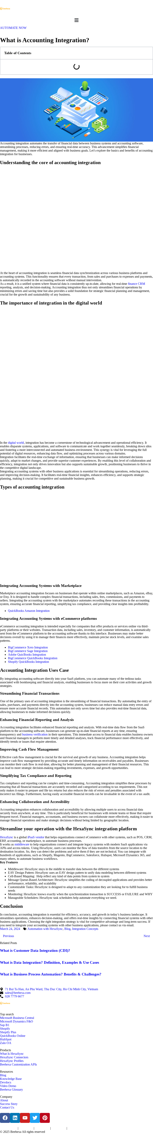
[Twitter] (35, 1118)
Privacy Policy (26, 1128)
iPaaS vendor (35, 837)
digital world (16, 442)
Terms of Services (8, 1128)
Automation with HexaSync (45, 928)
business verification (35, 734)
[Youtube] (25, 1118)
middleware (22, 844)
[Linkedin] (15, 1118)
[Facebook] (5, 1118)
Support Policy (59, 1128)
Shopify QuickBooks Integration (28, 661)
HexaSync (6, 837)
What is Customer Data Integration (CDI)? (35, 950)
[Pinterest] (45, 1118)
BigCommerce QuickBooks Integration (32, 658)
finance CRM (136, 283)
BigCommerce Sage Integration (28, 651)
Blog (67, 928)
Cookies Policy (42, 1128)
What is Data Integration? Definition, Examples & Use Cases (49, 962)
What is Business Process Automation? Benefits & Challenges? (50, 974)
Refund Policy (74, 1128)
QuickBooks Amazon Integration (29, 610)
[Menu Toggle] (76, 20)
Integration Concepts (85, 928)
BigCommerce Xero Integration (28, 647)
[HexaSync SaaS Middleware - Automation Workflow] (5, 9)
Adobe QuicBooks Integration (27, 654)
